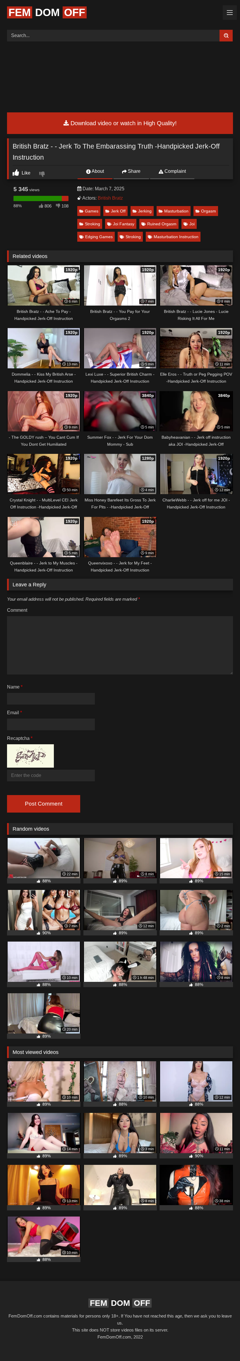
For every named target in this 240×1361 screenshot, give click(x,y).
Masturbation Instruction (176, 236)
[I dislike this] (42, 175)
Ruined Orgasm (161, 224)
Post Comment (43, 804)
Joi (192, 224)
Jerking (145, 211)
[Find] (226, 35)
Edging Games (99, 236)
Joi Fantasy (123, 224)
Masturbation (176, 211)
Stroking (92, 224)
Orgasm (208, 211)
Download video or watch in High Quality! (123, 123)
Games (91, 211)
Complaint (174, 171)
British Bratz (110, 198)
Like (25, 172)
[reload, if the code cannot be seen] (30, 766)
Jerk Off (118, 211)
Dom (46, 12)
